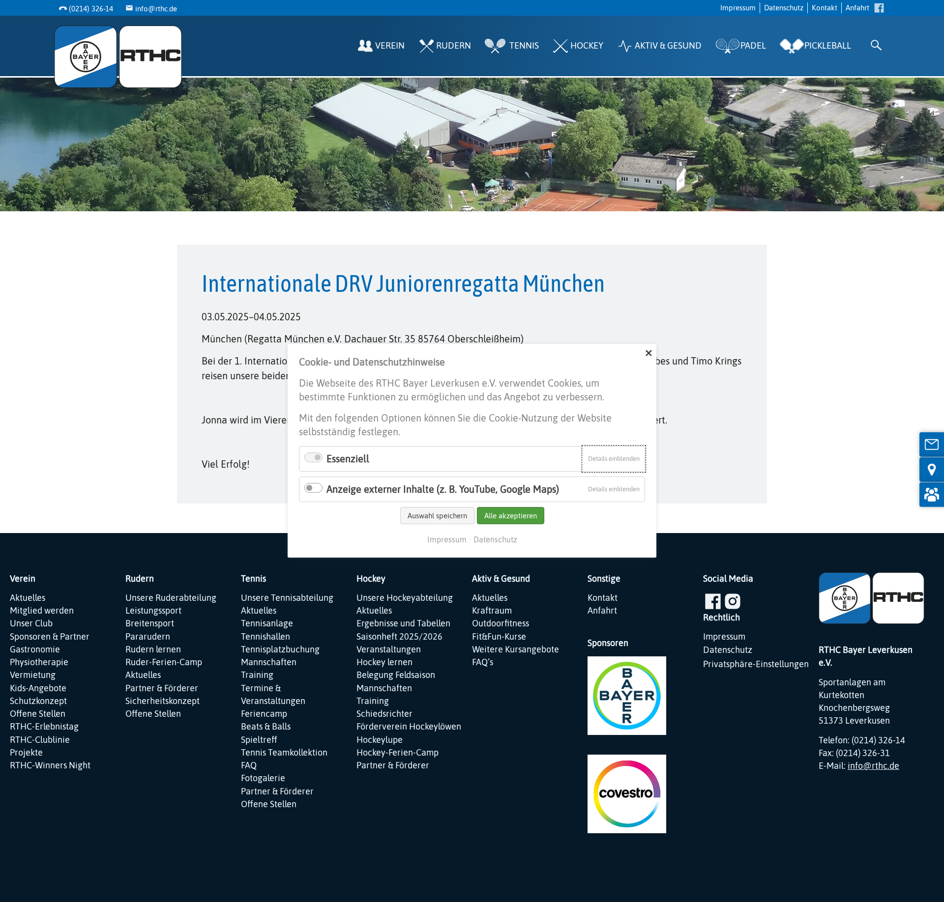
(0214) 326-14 (91, 8)
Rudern (453, 46)
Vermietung (33, 675)
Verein (390, 46)
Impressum (738, 7)
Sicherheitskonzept (162, 701)
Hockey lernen (384, 662)
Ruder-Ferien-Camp (163, 662)
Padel (753, 46)
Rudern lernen (153, 649)
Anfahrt (857, 7)
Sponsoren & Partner (49, 637)
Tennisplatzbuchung (280, 649)
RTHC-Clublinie (40, 740)
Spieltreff (259, 740)
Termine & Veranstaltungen (273, 694)
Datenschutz (783, 7)
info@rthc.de (156, 8)
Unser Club (31, 623)
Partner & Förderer (161, 688)
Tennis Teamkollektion (284, 753)
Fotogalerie (263, 778)
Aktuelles (27, 598)
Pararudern (147, 637)
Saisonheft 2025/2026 (399, 637)
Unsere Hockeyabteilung (404, 598)
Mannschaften (268, 662)
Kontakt (824, 7)
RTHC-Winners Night (50, 765)
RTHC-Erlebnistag (44, 727)
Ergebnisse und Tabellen (403, 623)
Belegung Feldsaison (395, 675)
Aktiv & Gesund (668, 46)
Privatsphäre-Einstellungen (756, 664)
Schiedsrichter (384, 714)
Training (257, 675)
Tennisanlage (267, 623)
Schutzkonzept (38, 701)
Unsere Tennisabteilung (287, 598)
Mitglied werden (42, 611)
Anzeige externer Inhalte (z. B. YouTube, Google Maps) (442, 489)
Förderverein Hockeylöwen (408, 727)
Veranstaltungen (388, 649)
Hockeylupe (379, 740)
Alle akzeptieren (510, 515)
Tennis (524, 46)
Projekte (26, 753)
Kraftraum (492, 611)
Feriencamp (264, 714)
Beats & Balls (266, 727)
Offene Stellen (37, 714)
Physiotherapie (39, 662)
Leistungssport (153, 611)
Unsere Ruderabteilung (170, 598)
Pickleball (827, 46)
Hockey (586, 46)
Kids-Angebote (38, 688)
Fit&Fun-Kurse (499, 637)
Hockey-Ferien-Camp (397, 753)
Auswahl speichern (437, 515)
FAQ (249, 765)
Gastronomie (35, 649)
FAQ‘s (482, 662)
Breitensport (149, 623)
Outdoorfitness (500, 623)
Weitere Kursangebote (515, 649)
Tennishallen (265, 637)
